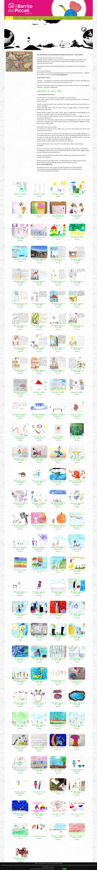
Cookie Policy (58, 868)
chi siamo (17, 18)
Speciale (52, 18)
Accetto (64, 868)
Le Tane (34, 18)
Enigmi (60, 18)
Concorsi (69, 18)
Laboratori (43, 18)
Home (9, 18)
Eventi (87, 18)
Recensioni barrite (78, 18)
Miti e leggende (25, 18)
